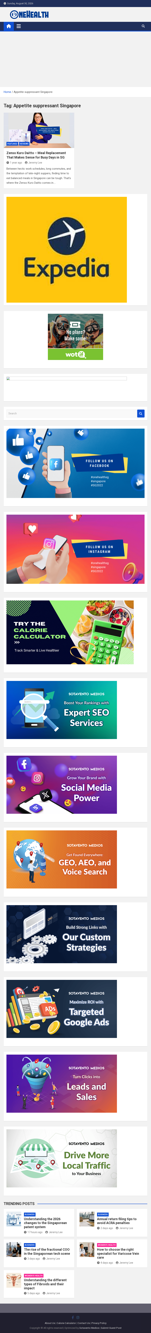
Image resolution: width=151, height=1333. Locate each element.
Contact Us (84, 1323)
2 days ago (107, 1228)
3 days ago (33, 1258)
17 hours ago (35, 1232)
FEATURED (12, 144)
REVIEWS (24, 144)
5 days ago (33, 1293)
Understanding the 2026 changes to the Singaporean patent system (45, 1223)
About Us (50, 1323)
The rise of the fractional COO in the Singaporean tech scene (47, 1251)
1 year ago (16, 162)
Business (30, 1214)
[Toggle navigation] (19, 26)
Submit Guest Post (111, 1328)
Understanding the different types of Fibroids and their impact (45, 1284)
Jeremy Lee (35, 162)
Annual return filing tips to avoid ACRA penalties (117, 1221)
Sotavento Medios (89, 1328)
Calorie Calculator (66, 1323)
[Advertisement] (75, 59)
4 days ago (107, 1262)
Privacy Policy (99, 1323)
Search (141, 414)
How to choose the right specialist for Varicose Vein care (118, 1253)
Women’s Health (107, 1245)
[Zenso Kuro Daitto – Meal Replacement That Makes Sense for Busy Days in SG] (39, 130)
